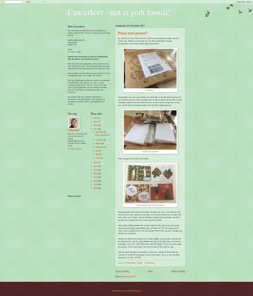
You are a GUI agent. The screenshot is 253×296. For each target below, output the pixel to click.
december (100, 132)
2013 (96, 174)
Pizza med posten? (132, 32)
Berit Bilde (74, 130)
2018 (96, 125)
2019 (96, 122)
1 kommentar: (149, 263)
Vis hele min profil (75, 149)
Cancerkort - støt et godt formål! (119, 12)
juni (97, 151)
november (100, 140)
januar (98, 158)
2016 (96, 163)
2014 (96, 170)
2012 (96, 177)
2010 (96, 184)
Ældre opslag (178, 271)
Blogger (137, 291)
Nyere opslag (122, 271)
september (100, 147)
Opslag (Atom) (130, 277)
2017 (96, 129)
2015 (96, 166)
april (97, 154)
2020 (96, 118)
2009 (96, 188)
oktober (99, 143)
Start (150, 271)
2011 (96, 181)
